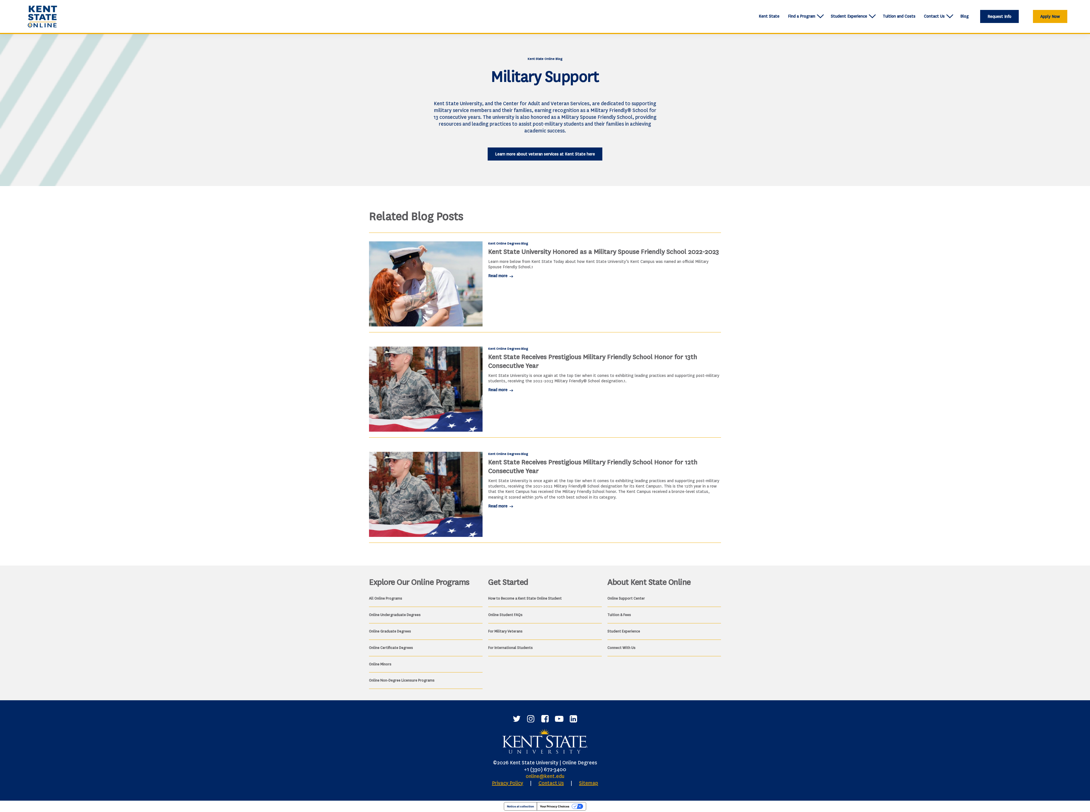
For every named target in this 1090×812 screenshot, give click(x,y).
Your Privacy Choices (554, 806)
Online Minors (380, 664)
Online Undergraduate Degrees (395, 614)
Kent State (769, 16)
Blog (964, 16)
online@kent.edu (545, 776)
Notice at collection (520, 806)
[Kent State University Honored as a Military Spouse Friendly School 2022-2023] (426, 283)
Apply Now (1050, 16)
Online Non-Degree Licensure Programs (402, 680)
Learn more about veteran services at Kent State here (545, 154)
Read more (498, 276)
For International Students (510, 647)
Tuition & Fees (619, 614)
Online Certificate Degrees (391, 647)
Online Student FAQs (505, 614)
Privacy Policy (507, 783)
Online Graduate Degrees (390, 631)
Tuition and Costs (899, 16)
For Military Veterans (505, 631)
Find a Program (801, 16)
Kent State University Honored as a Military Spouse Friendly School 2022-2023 (603, 251)
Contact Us (934, 16)
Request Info (999, 16)
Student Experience (849, 16)
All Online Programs (385, 598)
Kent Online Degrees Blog (508, 243)
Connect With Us (621, 647)
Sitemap (588, 783)
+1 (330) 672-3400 (545, 769)
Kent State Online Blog (545, 58)
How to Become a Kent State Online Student (525, 598)
